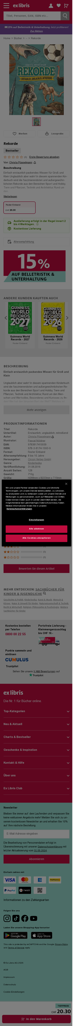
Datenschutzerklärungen (19, 509)
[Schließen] (66, 484)
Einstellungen (36, 520)
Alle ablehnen (36, 529)
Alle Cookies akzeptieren (37, 538)
